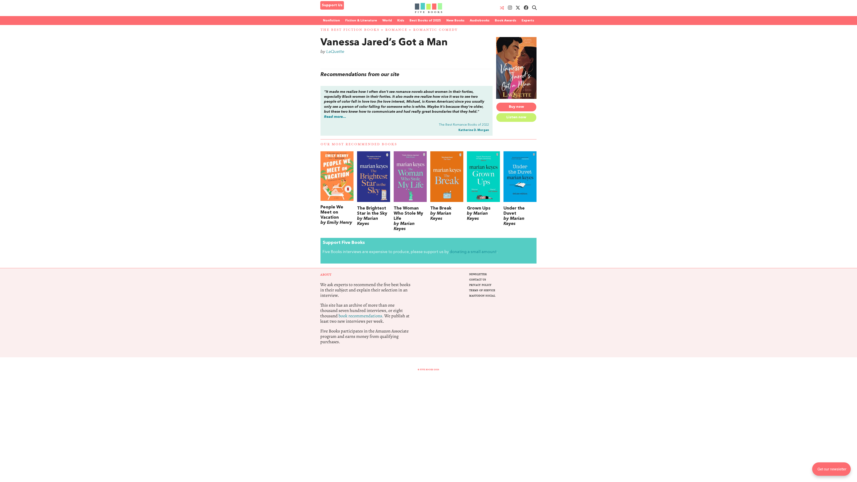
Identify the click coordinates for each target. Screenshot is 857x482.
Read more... (335, 117)
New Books (455, 20)
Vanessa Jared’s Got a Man (384, 43)
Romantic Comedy (435, 29)
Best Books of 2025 (425, 20)
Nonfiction (331, 20)
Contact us (477, 279)
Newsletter (478, 274)
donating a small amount (473, 252)
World (387, 20)
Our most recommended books (358, 144)
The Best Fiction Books (349, 29)
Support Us (332, 5)
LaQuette (335, 52)
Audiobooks (479, 20)
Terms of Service (482, 290)
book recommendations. (361, 316)
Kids (400, 20)
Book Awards (505, 20)
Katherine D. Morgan (473, 130)
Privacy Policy (480, 285)
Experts (528, 20)
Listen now (516, 117)
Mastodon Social (482, 295)
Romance (396, 29)
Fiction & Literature (361, 20)
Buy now (516, 107)
